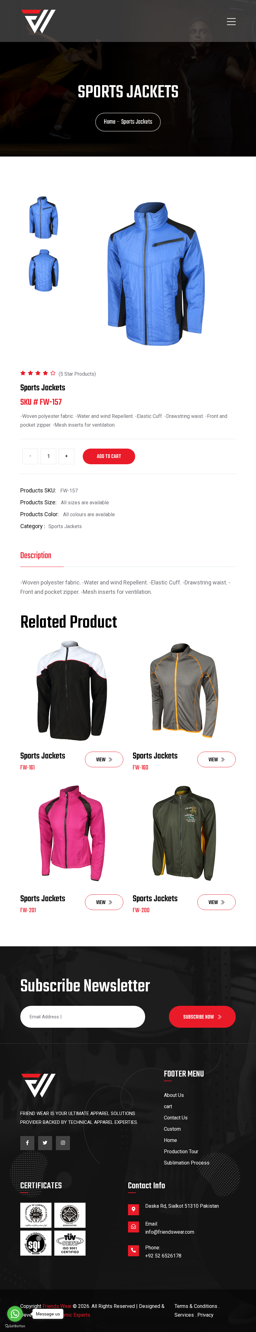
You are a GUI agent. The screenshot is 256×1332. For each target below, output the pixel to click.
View (101, 760)
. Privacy (204, 1315)
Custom (172, 1129)
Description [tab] (35, 556)
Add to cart (109, 457)
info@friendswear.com (169, 1232)
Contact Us (176, 1118)
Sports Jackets (42, 756)
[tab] (43, 217)
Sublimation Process (186, 1163)
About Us (174, 1095)
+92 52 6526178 (163, 1256)
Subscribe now (199, 1017)
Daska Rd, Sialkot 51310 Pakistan (182, 1206)
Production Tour (181, 1152)
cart (168, 1106)
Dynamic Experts (71, 1315)
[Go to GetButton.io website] (15, 1326)
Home (170, 1140)
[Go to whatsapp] (15, 1314)
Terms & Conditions (196, 1306)
